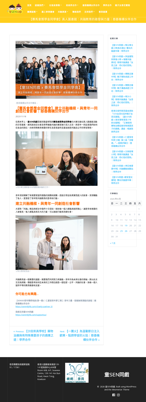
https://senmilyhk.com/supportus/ (31, 314)
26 (126, 231)
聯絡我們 (76, 11)
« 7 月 (112, 243)
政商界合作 (71, 5)
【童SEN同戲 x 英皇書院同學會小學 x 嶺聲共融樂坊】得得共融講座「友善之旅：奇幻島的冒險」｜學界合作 (122, 62)
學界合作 (107, 5)
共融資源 (62, 11)
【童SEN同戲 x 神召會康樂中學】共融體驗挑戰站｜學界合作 (122, 168)
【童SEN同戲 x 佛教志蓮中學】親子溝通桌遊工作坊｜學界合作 (122, 88)
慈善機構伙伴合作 (91, 5)
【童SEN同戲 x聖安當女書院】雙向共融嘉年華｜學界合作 (122, 180)
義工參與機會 (48, 11)
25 (121, 231)
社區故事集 (54, 5)
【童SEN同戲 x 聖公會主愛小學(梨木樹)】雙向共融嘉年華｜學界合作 (122, 48)
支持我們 (88, 11)
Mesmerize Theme (120, 389)
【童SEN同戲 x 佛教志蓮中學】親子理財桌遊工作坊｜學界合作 (122, 76)
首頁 (29, 5)
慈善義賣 (103, 11)
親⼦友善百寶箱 (122, 5)
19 (126, 225)
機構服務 (31, 11)
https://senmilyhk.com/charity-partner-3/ (34, 306)
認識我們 (39, 5)
